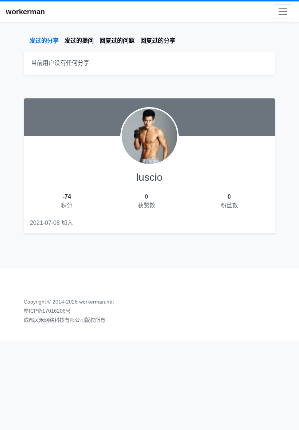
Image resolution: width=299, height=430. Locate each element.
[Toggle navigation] (283, 11)
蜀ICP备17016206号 (47, 311)
